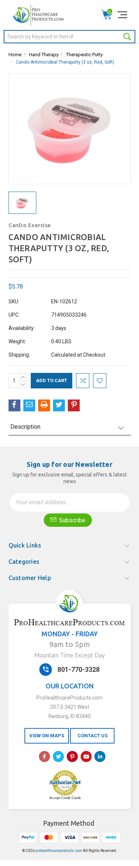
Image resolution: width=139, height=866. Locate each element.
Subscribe (71, 520)
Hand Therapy (44, 54)
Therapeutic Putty (84, 54)
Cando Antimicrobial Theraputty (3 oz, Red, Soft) (65, 62)
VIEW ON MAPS (46, 735)
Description (25, 426)
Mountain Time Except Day (69, 655)
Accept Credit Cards (65, 798)
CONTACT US (92, 735)
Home (15, 54)
